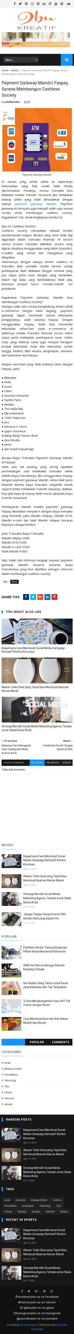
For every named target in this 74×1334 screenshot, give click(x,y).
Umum (8, 1092)
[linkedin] (44, 4)
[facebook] (15, 4)
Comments (60, 1042)
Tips (6, 1086)
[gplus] (36, 1291)
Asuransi (20, 1200)
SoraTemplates (28, 1324)
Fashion (57, 1200)
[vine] (50, 4)
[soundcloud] (68, 4)
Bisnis (15, 70)
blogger (37, 763)
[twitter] (20, 4)
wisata (8, 1104)
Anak (7, 1063)
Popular (37, 1042)
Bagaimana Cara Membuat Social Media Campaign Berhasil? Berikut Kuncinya (33, 650)
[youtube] (55, 4)
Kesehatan (28, 1205)
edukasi (22, 1211)
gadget (36, 1211)
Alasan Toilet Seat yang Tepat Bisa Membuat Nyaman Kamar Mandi (35, 689)
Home (5, 70)
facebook (53, 763)
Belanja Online (13, 1068)
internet (9, 1098)
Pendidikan (11, 1074)
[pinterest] (26, 4)
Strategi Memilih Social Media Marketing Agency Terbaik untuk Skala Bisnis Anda (37, 728)
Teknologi (10, 1080)
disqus (67, 763)
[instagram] (32, 4)
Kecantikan (10, 1205)
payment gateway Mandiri (35, 204)
